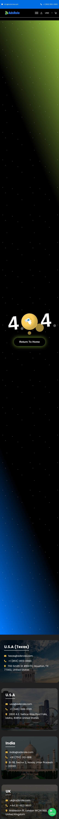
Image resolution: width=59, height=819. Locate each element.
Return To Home (29, 341)
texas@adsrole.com (20, 656)
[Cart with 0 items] (55, 12)
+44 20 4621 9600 (20, 805)
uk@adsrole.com (20, 800)
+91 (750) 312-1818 (20, 757)
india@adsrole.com (21, 752)
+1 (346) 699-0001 (21, 709)
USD (47, 12)
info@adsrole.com (11, 4)
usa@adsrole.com (21, 704)
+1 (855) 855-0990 (50, 4)
